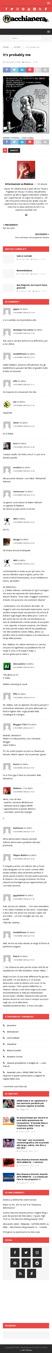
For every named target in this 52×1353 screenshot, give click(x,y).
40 (38, 1165)
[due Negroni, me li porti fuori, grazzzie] (8, 288)
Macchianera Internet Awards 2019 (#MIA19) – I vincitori (32, 1161)
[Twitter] (11, 9)
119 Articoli (42, 184)
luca (15, 443)
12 (35, 1131)
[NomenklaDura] (8, 273)
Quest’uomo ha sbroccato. (28, 1232)
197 (35, 1109)
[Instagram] (17, 9)
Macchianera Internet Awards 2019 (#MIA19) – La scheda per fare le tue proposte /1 (32, 1177)
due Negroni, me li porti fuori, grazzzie (32, 286)
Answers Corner (15, 1056)
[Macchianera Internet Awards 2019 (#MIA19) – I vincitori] (8, 1162)
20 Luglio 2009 (24, 259)
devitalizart (13, 1031)
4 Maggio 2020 (24, 1109)
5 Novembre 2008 (12, 62)
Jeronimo (11, 1025)
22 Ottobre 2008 (25, 291)
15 (46, 291)
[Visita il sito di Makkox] (26, 215)
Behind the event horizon (24, 1199)
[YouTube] (28, 9)
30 (33, 1183)
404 (15, 518)
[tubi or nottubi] (8, 259)
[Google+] (40, 9)
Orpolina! (11, 1044)
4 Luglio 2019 (23, 1183)
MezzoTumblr (14, 1050)
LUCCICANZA (13, 1038)
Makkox (27, 62)
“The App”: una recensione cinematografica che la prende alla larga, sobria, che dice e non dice (33, 1144)
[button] (48, 3)
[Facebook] (6, 9)
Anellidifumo (19, 353)
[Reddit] (34, 9)
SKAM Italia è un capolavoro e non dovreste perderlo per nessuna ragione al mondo (32, 1103)
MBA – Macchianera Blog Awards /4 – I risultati (25, 1227)
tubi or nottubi (24, 256)
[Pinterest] (23, 9)
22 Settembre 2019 (26, 1165)
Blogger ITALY (20, 724)
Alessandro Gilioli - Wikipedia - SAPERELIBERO (24, 1224)
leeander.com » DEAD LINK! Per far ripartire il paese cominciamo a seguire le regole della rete (24, 1075)
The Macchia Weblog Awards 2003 (27, 1219)
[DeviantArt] (45, 9)
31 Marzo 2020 (24, 1131)
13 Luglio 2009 (24, 274)
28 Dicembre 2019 (25, 1151)
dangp (16, 539)
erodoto (17, 467)
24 (37, 62)
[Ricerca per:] (26, 38)
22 (44, 274)
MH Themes (27, 1350)
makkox (14, 150)
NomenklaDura (24, 270)
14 (44, 259)
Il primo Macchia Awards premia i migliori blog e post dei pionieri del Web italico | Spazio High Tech (25, 1216)
